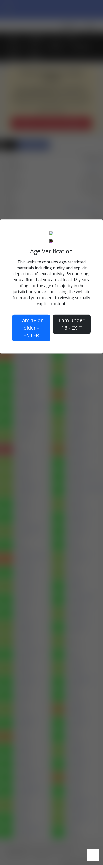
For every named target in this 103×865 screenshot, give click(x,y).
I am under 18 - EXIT (72, 324)
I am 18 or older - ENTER (31, 328)
